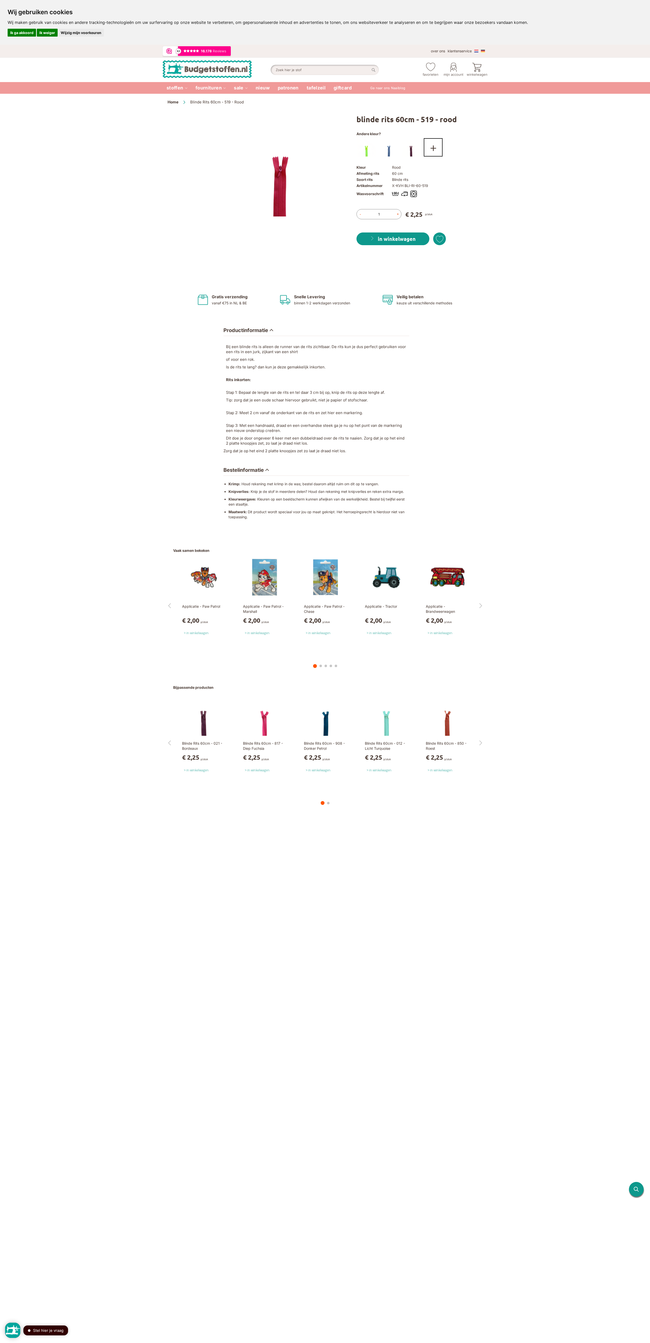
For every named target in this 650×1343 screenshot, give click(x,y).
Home (173, 102)
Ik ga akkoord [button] (22, 32)
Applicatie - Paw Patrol (201, 606)
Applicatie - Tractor (381, 606)
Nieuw (263, 87)
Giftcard (343, 87)
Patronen (288, 87)
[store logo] (216, 70)
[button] (636, 1189)
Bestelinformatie (243, 470)
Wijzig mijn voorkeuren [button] (81, 32)
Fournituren (209, 87)
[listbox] (419, 149)
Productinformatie (245, 330)
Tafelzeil (316, 87)
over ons (438, 51)
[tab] (248, 330)
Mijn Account (453, 74)
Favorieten (430, 74)
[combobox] (325, 70)
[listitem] (176, 88)
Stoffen (175, 87)
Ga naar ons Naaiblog (387, 88)
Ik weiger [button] (47, 32)
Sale (238, 87)
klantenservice (460, 51)
